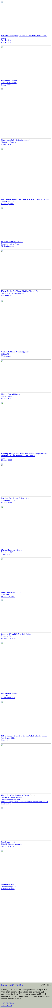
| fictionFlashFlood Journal (16, 500)
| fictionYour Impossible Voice (12, 244)
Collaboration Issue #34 (10, 799)
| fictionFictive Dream (10, 396)
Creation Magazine (8, 886)
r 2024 (12, 698)
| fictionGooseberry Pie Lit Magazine (21, 293)
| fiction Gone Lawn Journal (9, 83)
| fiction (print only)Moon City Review (15, 142)
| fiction (10, 884)
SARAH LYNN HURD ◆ (12, 985)
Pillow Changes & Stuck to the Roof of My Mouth (21, 736)
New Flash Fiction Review (11, 797)
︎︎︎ (7, 1003)
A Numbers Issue (8, 889)
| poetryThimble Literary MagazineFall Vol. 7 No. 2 (11, 844)
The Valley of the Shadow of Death (15, 795)
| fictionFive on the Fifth (11, 552)
